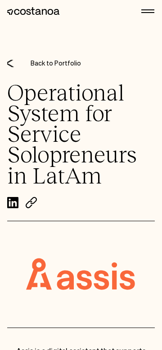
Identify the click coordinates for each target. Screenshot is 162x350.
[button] (148, 11)
